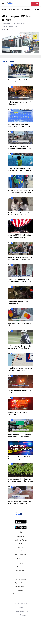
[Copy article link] (13, 29)
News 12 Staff (6, 23)
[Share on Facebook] (7, 29)
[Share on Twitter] (10, 29)
